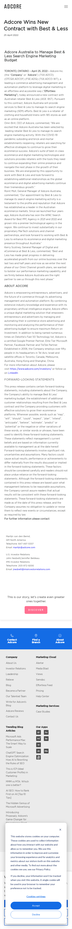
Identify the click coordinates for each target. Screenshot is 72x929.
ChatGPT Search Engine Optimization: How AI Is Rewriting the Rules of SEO (17, 758)
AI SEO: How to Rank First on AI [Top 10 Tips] (17, 794)
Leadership (12, 674)
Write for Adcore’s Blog (16, 704)
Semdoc (40, 679)
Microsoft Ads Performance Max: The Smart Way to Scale (16, 741)
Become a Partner (15, 690)
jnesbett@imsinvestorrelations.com (31, 569)
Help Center (42, 696)
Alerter (40, 663)
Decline (36, 914)
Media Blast (42, 668)
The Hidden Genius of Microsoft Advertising (18, 805)
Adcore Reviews (15, 711)
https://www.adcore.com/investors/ (31, 369)
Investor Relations (16, 668)
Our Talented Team (16, 696)
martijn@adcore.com (24, 547)
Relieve (10, 679)
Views (39, 674)
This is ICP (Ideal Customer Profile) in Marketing (17, 772)
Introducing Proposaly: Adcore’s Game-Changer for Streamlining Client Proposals (17, 819)
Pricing (40, 690)
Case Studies (43, 711)
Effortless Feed (44, 685)
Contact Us (12, 716)
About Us (11, 663)
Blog (8, 685)
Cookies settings (36, 896)
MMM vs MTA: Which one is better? (17, 783)
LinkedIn (13, 373)
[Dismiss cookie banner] (60, 830)
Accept (36, 905)
